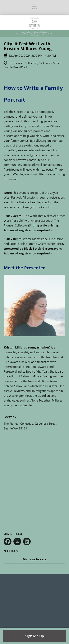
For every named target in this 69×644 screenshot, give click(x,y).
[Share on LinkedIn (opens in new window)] (27, 541)
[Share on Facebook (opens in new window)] (8, 541)
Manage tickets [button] (34, 559)
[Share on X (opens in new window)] (17, 541)
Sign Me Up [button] (34, 636)
